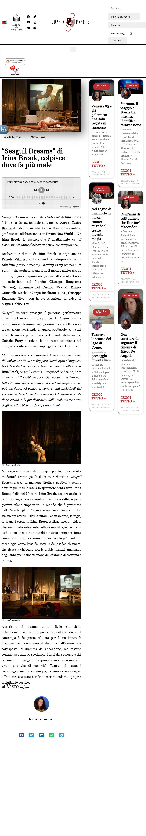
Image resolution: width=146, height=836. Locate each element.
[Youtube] (28, 22)
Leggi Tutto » (99, 164)
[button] (73, 49)
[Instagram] (35, 22)
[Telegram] (35, 28)
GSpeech (75, 207)
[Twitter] (35, 16)
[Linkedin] (28, 28)
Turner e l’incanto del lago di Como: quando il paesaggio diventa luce (101, 347)
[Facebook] (28, 16)
